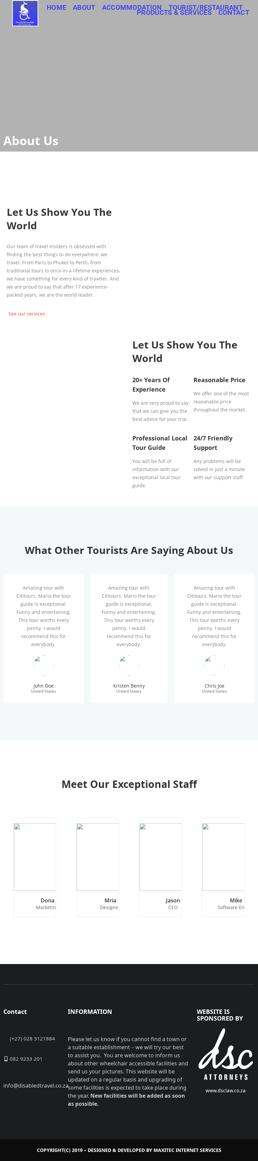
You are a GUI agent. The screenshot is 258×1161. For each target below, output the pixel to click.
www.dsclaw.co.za (226, 1090)
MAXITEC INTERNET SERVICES (187, 1150)
